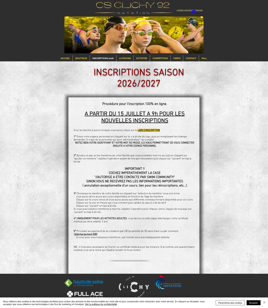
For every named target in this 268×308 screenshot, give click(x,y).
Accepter (253, 302)
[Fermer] (264, 303)
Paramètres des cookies (230, 302)
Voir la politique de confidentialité (101, 304)
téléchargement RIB (85, 234)
